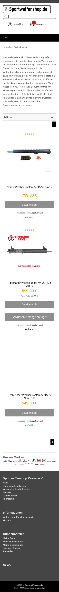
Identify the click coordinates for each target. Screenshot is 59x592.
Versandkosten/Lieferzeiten (17, 489)
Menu (5, 37)
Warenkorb (41, 24)
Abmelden (8, 551)
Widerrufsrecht (10, 495)
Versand (7, 520)
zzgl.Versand (37, 213)
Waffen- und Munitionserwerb (18, 517)
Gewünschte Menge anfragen (29, 317)
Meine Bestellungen (13, 545)
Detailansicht (29, 204)
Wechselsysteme (20, 47)
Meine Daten (9, 538)
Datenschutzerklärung (14, 486)
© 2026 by (29, 585)
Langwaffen (7, 47)
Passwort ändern (11, 548)
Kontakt (7, 492)
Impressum (9, 498)
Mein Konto (19, 24)
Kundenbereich (13, 534)
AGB (5, 482)
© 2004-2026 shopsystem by (30, 588)
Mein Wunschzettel (13, 541)
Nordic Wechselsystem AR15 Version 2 (29, 187)
